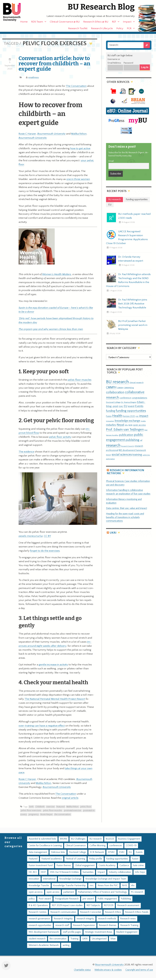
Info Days (140, 872)
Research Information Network (125, 472)
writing (66, 945)
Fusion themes (64, 865)
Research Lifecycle (102, 28)
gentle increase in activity (53, 664)
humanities (88, 872)
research (113, 445)
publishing (132, 440)
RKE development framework (132, 450)
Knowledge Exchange (70, 879)
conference (125, 398)
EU (125, 406)
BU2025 (110, 839)
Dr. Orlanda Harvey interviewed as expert (130, 258)
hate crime (138, 865)
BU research (117, 381)
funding (110, 410)
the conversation (63, 814)
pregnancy (34, 814)
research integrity (85, 918)
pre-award (88, 898)
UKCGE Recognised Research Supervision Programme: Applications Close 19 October (127, 237)
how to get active (80, 148)
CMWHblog (129, 388)
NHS (124, 885)
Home (24, 21)
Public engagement (107, 898)
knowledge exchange (127, 420)
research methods (107, 918)
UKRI (113, 532)
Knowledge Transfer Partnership (69, 885)
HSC (137, 416)
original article (70, 797)
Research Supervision (84, 925)
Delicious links (58, 852)
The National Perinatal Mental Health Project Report (55, 698)
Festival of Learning (75, 858)
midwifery (111, 425)
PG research (137, 892)
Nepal (120, 424)
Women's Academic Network (44, 945)
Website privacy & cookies (108, 970)
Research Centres (37, 912)
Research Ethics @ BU (95, 21)
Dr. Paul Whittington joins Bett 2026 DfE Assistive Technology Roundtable (132, 303)
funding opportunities (131, 411)
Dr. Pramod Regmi (128, 402)
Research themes (107, 925)
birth (31, 807)
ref (141, 440)
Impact (127, 21)
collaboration (115, 392)
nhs (126, 425)
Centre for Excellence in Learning (45, 845)
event (131, 406)
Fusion (109, 416)
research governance (39, 918)
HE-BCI (33, 872)
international (49, 879)
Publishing (126, 898)
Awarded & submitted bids (42, 839)
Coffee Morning (97, 845)
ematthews (33, 77)
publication (126, 434)
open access (139, 425)
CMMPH (111, 387)
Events (139, 406)
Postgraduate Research (67, 898)
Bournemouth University (14, 12)
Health (117, 416)
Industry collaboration (120, 872)
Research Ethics (113, 912)
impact (143, 416)
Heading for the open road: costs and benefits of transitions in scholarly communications (125, 517)
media (143, 421)
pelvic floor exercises (31, 810)
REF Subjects (93, 905)
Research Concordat (90, 912)
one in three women (78, 179)
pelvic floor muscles (79, 379)
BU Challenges (78, 839)
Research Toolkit (77, 28)
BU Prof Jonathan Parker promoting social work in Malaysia (132, 325)
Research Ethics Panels (136, 912)
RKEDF (108, 455)
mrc (92, 885)
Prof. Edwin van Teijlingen (125, 429)
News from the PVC (108, 885)
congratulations (139, 398)
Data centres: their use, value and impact (126, 508)
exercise (50, 807)
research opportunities (40, 925)
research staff (62, 925)
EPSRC (111, 852)
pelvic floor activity (60, 436)
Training (74, 938)
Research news (128, 918)
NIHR (130, 425)
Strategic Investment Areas (98, 932)
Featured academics (51, 858)
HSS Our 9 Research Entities (64, 872)
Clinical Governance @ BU (65, 21)
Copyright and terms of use (139, 970)
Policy (119, 28)
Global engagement (85, 865)
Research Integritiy (63, 918)
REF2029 (108, 905)
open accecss (36, 892)
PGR (129, 28)
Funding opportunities (117, 858)
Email (111, 161)
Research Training (129, 925)
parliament (68, 892)
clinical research (136, 382)
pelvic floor (85, 807)
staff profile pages (72, 932)
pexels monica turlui (31, 536)
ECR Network (97, 852)
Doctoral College (113, 402)
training (137, 454)
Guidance (124, 865)
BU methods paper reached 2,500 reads (134, 215)
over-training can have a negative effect (42, 725)
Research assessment (128, 905)
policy (32, 898)
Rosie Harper (47, 814)
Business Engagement (129, 839)
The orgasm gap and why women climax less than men (51, 329)
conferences (115, 845)
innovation (110, 421)
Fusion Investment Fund (41, 865)
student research (37, 938)
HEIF (43, 872)
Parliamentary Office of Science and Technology (102, 892)
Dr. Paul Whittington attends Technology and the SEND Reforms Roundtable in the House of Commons (128, 280)
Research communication (63, 912)
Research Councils (127, 446)
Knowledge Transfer (39, 885)
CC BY (47, 536)
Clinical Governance (76, 845)
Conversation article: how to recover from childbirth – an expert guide (54, 63)
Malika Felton (79, 133)
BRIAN (63, 839)
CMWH (120, 388)
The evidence (26, 451)
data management (38, 852)
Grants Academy (107, 865)
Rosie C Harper (27, 133)
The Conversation (76, 86)
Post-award (45, 898)
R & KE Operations (38, 905)
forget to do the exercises (45, 550)
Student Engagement (126, 932)
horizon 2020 (129, 416)
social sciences (122, 454)
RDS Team (37, 21)
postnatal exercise (72, 810)
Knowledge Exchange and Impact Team (105, 879)
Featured (61, 807)
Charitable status (82, 970)
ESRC (121, 406)
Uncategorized (99, 938)
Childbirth (39, 807)
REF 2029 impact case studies (67, 905)
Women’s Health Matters (56, 274)
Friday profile (95, 858)
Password (128, 63)
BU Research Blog (101, 7)
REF (114, 21)
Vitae (113, 938)
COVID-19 (131, 845)
